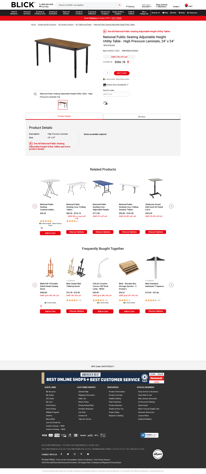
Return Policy (83, 402)
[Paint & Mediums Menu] (14, 16)
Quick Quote (143, 405)
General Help (83, 392)
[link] (44, 7)
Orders (176, 7)
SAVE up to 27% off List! (128, 296)
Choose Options (76, 232)
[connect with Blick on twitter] (68, 455)
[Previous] (34, 206)
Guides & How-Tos (116, 409)
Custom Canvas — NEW (55, 426)
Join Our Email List (53, 422)
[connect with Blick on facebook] (61, 455)
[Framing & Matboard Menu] (92, 16)
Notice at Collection (85, 460)
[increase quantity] (110, 73)
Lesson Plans (143, 416)
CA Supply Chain (84, 463)
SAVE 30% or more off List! (76, 217)
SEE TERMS (117, 18)
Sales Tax (82, 399)
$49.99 (96, 292)
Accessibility (72, 460)
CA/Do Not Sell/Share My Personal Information (59, 463)
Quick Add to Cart (145, 395)
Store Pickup (51, 409)
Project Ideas (114, 412)
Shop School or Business (148, 392)
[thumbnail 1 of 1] (62, 105)
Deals (182, 13)
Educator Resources (146, 412)
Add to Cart (50, 233)
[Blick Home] (23, 5)
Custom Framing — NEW (55, 429)
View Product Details (130, 50)
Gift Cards (50, 399)
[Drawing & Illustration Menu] (53, 16)
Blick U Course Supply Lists (148, 409)
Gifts (174, 13)
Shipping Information (86, 395)
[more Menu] (144, 16)
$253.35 (148, 213)
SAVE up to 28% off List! (102, 296)
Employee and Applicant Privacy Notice (106, 463)
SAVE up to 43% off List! (49, 296)
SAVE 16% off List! (73, 296)
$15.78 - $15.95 (73, 292)
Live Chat (81, 412)
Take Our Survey (84, 419)
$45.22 (43, 213)
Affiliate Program (52, 412)
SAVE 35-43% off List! (153, 216)
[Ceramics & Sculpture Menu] (105, 16)
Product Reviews (115, 405)
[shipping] (106, 103)
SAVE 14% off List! (119, 57)
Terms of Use (61, 460)
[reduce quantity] (105, 73)
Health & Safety (115, 399)
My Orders (50, 395)
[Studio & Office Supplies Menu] (118, 16)
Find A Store (51, 405)
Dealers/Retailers (145, 419)
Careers (49, 416)
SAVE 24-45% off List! (127, 216)
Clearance (193, 13)
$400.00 (43, 292)
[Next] (171, 206)
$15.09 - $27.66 (152, 292)
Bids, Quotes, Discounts (147, 399)
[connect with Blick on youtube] (88, 455)
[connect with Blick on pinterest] (81, 455)
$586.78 (120, 62)
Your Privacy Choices (102, 460)
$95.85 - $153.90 (126, 213)
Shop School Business (161, 6)
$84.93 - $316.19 (73, 213)
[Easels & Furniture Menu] (79, 16)
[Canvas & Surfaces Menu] (27, 16)
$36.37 (122, 292)
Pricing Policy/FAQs (86, 405)
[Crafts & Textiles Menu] (131, 16)
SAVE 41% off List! (100, 216)
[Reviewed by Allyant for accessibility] (157, 454)
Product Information (117, 392)
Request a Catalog (116, 416)
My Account (50, 392)
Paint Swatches (115, 402)
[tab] (64, 116)
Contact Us (82, 416)
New (166, 13)
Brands (154, 13)
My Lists (49, 402)
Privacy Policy (48, 459)
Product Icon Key (115, 395)
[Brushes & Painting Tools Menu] (40, 16)
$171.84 (96, 213)
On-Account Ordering (146, 402)
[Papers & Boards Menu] (66, 16)
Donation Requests (85, 409)
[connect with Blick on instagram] (74, 455)
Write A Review (109, 45)
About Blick (50, 419)
